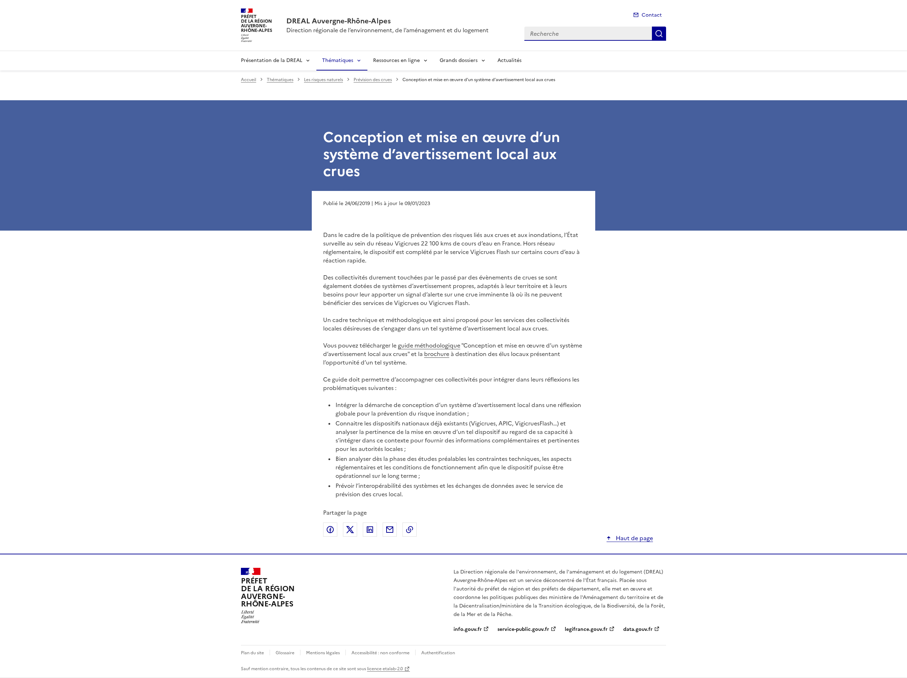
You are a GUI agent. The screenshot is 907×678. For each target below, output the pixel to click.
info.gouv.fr (468, 629)
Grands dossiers (459, 60)
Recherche (659, 34)
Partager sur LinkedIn (370, 529)
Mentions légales (323, 653)
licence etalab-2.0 (385, 669)
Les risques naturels (323, 80)
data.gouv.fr (638, 629)
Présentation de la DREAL (271, 60)
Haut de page (633, 538)
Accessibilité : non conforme (380, 653)
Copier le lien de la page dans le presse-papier (409, 529)
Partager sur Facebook (330, 529)
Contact (652, 15)
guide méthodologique (429, 345)
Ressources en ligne (396, 60)
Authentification (438, 653)
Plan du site (252, 653)
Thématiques (337, 60)
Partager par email (390, 529)
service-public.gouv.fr (523, 629)
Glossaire (285, 653)
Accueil (248, 80)
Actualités (509, 60)
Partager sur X (350, 529)
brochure (436, 354)
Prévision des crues (373, 80)
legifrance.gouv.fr (586, 629)
